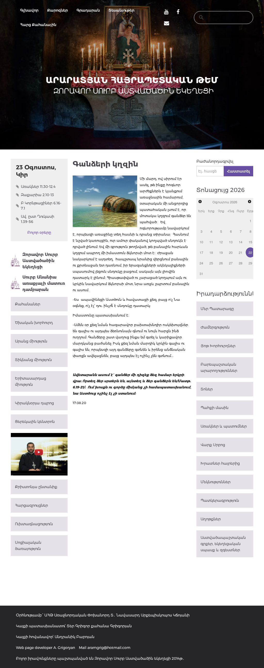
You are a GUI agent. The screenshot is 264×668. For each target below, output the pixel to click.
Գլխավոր (29, 10)
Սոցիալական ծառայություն (28, 545)
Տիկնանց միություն (33, 359)
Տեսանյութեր (121, 10)
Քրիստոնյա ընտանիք (36, 487)
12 (221, 241)
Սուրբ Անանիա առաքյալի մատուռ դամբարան (43, 283)
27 (231, 263)
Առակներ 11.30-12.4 (38, 186)
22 (250, 252)
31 (201, 273)
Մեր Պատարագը (217, 308)
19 (221, 252)
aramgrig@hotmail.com (108, 647)
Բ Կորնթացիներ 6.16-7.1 (41, 206)
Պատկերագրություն (220, 500)
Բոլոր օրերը (39, 232)
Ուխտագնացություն (34, 524)
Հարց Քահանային (38, 24)
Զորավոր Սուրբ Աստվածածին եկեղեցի (40, 260)
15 (250, 241)
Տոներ (207, 389)
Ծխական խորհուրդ (34, 322)
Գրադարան (88, 10)
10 (201, 241)
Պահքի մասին (214, 407)
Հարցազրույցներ (31, 505)
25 (211, 263)
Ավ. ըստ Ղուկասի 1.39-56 (37, 219)
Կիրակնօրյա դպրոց (34, 403)
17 (201, 252)
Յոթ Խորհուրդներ (218, 346)
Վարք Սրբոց (213, 444)
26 (221, 263)
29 (250, 263)
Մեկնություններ (215, 482)
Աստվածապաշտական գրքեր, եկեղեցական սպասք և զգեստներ (223, 543)
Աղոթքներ (211, 519)
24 (201, 263)
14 (240, 241)
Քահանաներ (27, 304)
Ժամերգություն (215, 327)
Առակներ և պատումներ (224, 426)
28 (240, 263)
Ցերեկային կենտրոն (35, 421)
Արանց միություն (31, 341)
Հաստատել (238, 171)
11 (211, 241)
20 (231, 252)
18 (211, 252)
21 (240, 252)
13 (231, 241)
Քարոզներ (57, 10)
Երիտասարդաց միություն (30, 381)
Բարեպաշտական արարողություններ (219, 367)
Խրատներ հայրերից (220, 463)
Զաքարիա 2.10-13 (37, 195)
